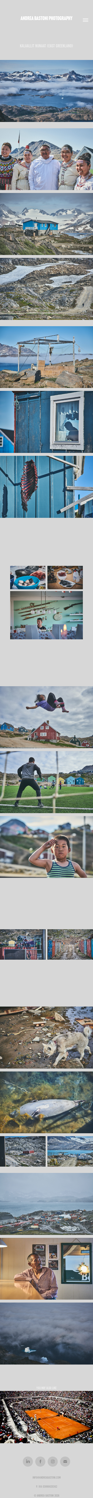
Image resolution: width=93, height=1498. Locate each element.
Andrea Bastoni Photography (46, 18)
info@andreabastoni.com (47, 1477)
